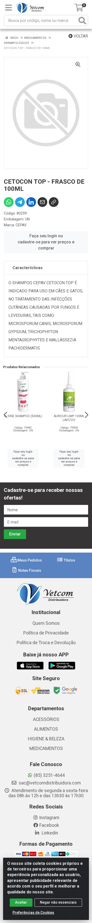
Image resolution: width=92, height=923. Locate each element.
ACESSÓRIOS (46, 719)
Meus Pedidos (29, 560)
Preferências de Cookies (33, 912)
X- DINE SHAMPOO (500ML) (23, 416)
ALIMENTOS (46, 729)
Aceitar (21, 902)
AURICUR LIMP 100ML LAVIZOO (69, 418)
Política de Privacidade (46, 632)
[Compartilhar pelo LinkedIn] (31, 202)
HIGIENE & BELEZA (46, 738)
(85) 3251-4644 (49, 775)
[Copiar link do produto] (54, 202)
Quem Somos (46, 623)
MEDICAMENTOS (46, 748)
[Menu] (8, 7)
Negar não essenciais (58, 902)
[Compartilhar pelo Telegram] (20, 202)
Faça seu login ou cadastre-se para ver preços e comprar (46, 242)
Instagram (49, 817)
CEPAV (21, 225)
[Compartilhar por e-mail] (42, 202)
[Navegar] (5, 415)
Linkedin (49, 832)
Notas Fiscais (29, 570)
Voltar (80, 36)
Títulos (69, 560)
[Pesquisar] (82, 20)
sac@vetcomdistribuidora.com (49, 782)
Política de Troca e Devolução (46, 642)
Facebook (49, 825)
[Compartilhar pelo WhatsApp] (9, 202)
